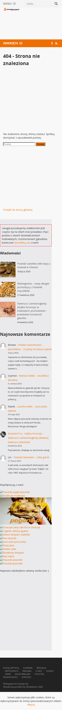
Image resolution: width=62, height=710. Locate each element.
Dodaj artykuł (11, 667)
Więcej (31, 704)
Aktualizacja (9, 686)
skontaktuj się (22, 242)
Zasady (50, 671)
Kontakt (26, 677)
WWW (8, 674)
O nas (39, 671)
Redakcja (41, 667)
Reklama (27, 671)
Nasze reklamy (22, 674)
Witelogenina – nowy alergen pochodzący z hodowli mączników (33, 287)
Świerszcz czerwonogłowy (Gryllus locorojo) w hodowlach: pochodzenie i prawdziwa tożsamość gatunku (31, 311)
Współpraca (11, 671)
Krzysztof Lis (15, 433)
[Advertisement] (39, 24)
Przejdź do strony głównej (17, 209)
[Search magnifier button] (56, 3)
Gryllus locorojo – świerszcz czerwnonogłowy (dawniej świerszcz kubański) (28, 438)
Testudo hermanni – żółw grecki (31, 457)
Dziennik (28, 667)
